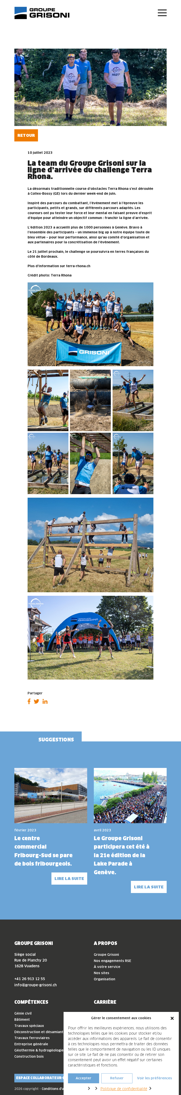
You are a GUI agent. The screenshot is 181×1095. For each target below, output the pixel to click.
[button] (172, 1018)
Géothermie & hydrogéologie (39, 1050)
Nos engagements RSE (112, 961)
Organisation (104, 979)
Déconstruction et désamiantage (42, 1032)
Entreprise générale (31, 1044)
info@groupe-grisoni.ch (35, 985)
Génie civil (23, 1013)
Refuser (117, 1078)
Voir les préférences (154, 1078)
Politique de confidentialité (123, 1089)
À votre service (107, 967)
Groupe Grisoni (106, 954)
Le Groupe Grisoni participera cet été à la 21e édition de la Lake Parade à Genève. (121, 855)
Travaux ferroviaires (32, 1038)
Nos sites (101, 973)
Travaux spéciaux (29, 1026)
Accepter (83, 1078)
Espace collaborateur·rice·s (45, 1078)
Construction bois (29, 1056)
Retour (26, 135)
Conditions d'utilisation (60, 1089)
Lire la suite (69, 878)
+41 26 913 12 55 (29, 979)
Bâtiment (22, 1019)
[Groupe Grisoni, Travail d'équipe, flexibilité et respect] (42, 13)
